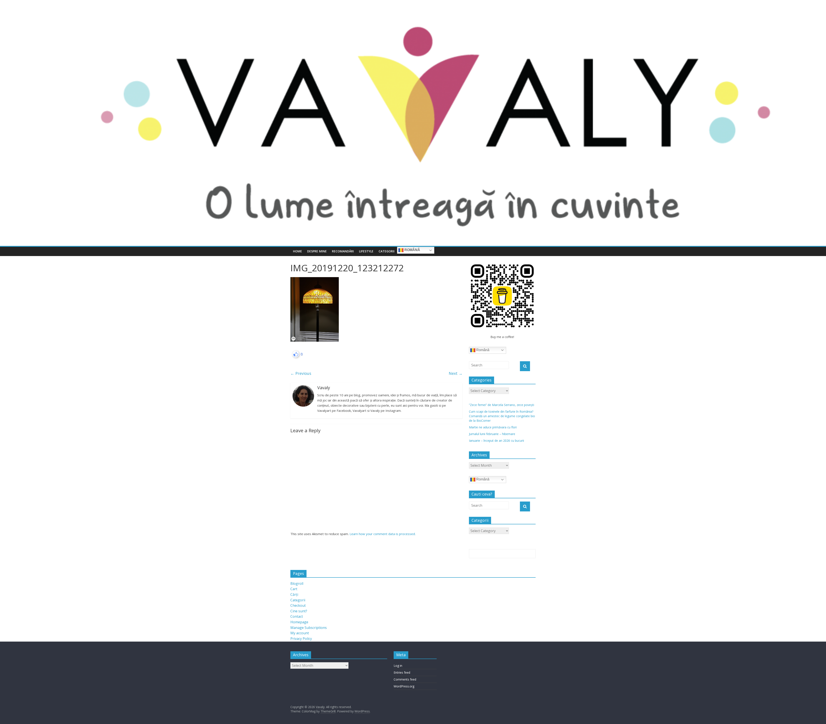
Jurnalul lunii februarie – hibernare (492, 434)
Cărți (294, 594)
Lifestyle (366, 251)
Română (412, 250)
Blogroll (296, 583)
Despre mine (317, 251)
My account (299, 633)
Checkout (298, 605)
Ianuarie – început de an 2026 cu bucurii (496, 440)
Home (297, 251)
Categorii (387, 251)
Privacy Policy (301, 638)
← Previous (300, 373)
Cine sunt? (298, 611)
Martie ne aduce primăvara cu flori (493, 427)
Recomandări (343, 251)
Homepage (299, 622)
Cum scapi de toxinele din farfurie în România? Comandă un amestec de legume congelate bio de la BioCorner (502, 416)
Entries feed (402, 672)
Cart (293, 589)
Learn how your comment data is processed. (383, 534)
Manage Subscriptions (308, 627)
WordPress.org (404, 686)
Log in (398, 666)
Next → (455, 373)
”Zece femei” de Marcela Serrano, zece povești (501, 405)
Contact (296, 616)
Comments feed (405, 679)
